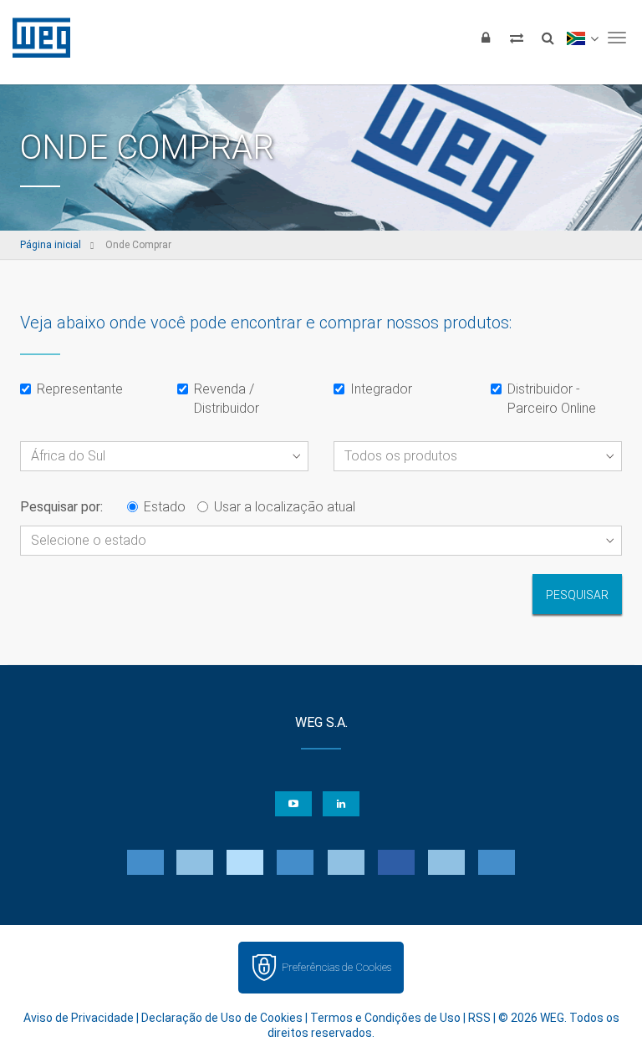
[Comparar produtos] (516, 37)
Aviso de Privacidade (78, 1017)
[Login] (485, 37)
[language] (582, 37)
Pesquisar (577, 595)
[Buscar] (547, 37)
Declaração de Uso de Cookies (222, 1017)
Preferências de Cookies (336, 967)
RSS (479, 1017)
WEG (35, 37)
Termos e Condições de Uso (385, 1017)
